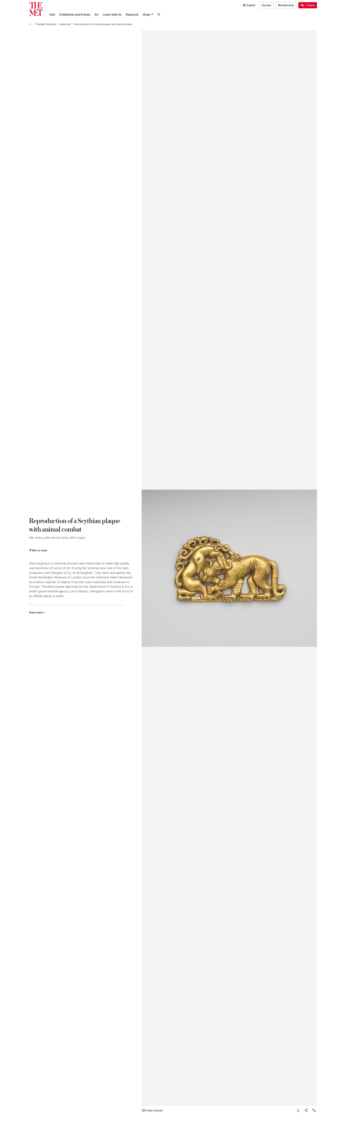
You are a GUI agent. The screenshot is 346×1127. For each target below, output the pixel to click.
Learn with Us (112, 14)
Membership (286, 5)
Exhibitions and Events (74, 14)
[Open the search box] (159, 14)
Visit (52, 14)
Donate (266, 5)
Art (96, 14)
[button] (229, 568)
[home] (30, 24)
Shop (146, 14)
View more (36, 612)
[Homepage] (36, 9)
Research (132, 14)
